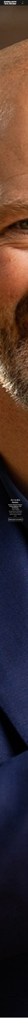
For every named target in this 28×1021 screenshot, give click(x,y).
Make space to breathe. (15, 519)
